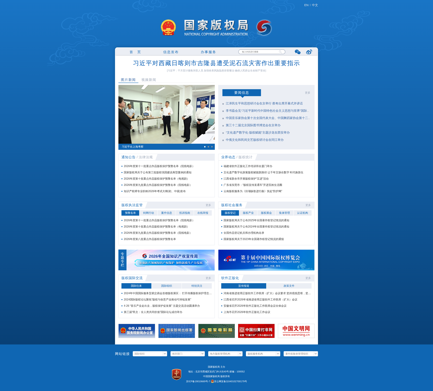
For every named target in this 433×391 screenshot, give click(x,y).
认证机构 (302, 212)
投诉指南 (184, 212)
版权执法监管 (132, 205)
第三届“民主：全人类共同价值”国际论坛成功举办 (153, 312)
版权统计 (245, 157)
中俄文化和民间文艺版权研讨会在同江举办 (255, 140)
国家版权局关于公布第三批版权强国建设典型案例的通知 (157, 172)
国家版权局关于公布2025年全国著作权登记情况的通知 (256, 220)
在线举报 (202, 212)
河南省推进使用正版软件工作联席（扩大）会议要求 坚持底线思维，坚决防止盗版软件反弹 (278, 293)
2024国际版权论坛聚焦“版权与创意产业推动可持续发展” (157, 299)
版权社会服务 (232, 205)
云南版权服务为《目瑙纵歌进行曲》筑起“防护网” (253, 191)
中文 (315, 5)
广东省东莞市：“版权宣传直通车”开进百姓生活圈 (253, 184)
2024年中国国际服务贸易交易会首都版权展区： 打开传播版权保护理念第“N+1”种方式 (175, 293)
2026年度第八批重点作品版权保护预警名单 (150, 239)
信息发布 (171, 52)
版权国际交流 (132, 278)
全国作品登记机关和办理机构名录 (244, 232)
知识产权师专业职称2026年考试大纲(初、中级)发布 (155, 191)
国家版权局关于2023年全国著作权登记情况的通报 (254, 239)
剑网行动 (148, 212)
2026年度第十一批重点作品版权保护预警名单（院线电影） (159, 166)
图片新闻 (128, 80)
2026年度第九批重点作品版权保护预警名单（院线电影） (158, 184)
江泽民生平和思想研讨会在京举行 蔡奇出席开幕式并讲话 (264, 103)
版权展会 (266, 212)
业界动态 (228, 157)
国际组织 (166, 285)
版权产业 (248, 212)
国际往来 (136, 285)
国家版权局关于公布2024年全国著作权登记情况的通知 (256, 226)
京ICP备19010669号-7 (198, 381)
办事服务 (208, 52)
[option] (166, 117)
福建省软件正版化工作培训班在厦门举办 (248, 166)
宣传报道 (243, 285)
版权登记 (230, 212)
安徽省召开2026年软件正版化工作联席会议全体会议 (255, 305)
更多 (307, 92)
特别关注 (196, 285)
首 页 (135, 52)
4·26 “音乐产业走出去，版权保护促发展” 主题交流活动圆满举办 (162, 305)
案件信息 (166, 212)
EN (306, 5)
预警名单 (130, 212)
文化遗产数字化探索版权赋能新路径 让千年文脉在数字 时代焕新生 (263, 172)
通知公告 (128, 157)
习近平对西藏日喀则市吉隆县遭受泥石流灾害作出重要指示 (216, 63)
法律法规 (146, 157)
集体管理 (284, 212)
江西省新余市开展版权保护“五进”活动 (246, 178)
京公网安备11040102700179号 (230, 381)
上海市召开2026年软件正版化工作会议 (247, 312)
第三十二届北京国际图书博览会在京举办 (253, 125)
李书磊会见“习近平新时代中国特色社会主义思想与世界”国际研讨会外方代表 (277, 110)
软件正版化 (230, 278)
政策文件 (289, 285)
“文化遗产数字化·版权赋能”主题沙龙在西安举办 (258, 132)
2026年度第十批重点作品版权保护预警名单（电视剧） (156, 178)
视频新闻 (148, 80)
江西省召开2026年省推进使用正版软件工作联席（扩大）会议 (260, 299)
